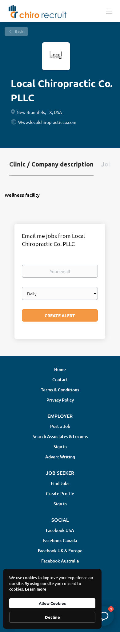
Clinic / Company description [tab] (51, 164)
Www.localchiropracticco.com (47, 122)
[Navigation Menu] (109, 10)
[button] (104, 616)
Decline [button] (52, 617)
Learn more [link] (35, 589)
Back (18, 31)
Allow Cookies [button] (52, 603)
